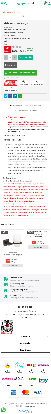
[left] (3, 249)
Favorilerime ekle (12, 78)
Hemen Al (11, 65)
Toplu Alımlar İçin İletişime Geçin (22, 73)
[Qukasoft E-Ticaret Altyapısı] (25, 411)
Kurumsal (25, 336)
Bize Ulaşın (25, 350)
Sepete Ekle (27, 57)
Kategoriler (25, 343)
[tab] (16, 105)
